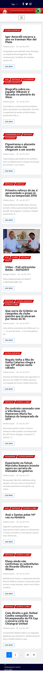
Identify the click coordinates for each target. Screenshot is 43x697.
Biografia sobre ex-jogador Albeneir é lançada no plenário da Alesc (20, 93)
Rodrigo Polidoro (9, 274)
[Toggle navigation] (22, 17)
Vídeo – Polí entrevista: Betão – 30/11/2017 (20, 268)
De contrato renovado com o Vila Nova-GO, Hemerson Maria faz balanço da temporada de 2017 (22, 414)
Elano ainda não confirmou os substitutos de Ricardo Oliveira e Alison (22, 565)
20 (28, 654)
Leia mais (9, 66)
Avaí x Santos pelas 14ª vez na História (20, 516)
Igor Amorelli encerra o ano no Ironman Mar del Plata (20, 39)
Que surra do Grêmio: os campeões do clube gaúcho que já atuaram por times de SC (21, 314)
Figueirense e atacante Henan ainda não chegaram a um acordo (20, 146)
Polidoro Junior (9, 46)
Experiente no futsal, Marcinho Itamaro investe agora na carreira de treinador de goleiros (22, 466)
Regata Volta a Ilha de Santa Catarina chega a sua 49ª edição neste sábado (20, 363)
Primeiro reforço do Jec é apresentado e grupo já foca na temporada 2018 (21, 193)
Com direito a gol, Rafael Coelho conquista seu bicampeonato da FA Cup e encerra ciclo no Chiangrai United (21, 618)
